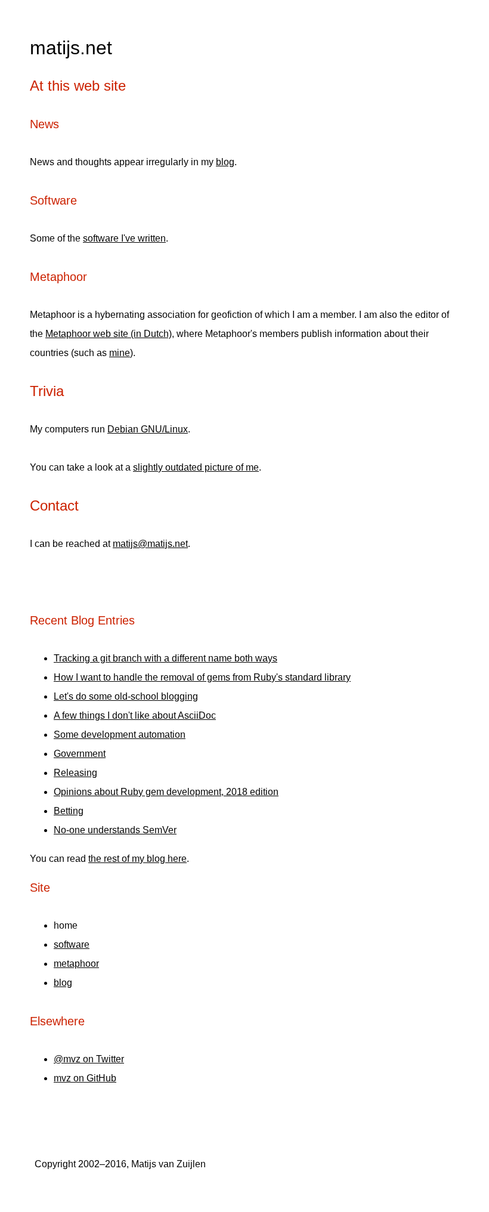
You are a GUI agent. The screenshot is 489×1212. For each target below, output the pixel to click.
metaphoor (76, 964)
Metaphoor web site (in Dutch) (108, 334)
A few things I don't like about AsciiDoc (135, 715)
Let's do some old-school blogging (126, 696)
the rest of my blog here (137, 859)
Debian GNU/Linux (147, 429)
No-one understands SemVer (115, 830)
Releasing (75, 773)
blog (225, 162)
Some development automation (119, 734)
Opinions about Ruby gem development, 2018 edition (166, 792)
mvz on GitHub (85, 1078)
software (71, 944)
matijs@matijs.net (150, 544)
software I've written (124, 238)
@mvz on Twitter (89, 1059)
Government (80, 754)
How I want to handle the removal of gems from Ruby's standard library (202, 677)
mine (119, 353)
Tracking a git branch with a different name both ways (165, 658)
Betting (68, 811)
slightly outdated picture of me (196, 467)
